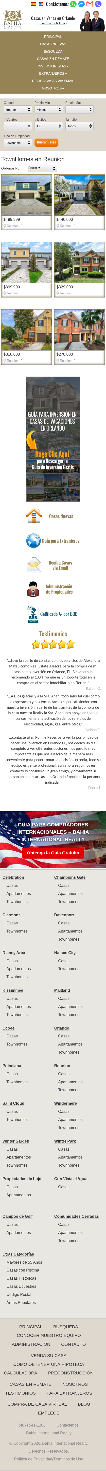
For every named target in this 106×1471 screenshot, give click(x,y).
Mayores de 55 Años (24, 1262)
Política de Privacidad (33, 1459)
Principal (30, 1326)
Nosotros (75, 1384)
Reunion (62, 1066)
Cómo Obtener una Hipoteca (48, 1364)
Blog (84, 1404)
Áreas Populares (21, 1303)
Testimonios (20, 1393)
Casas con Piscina (22, 1270)
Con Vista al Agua (71, 1179)
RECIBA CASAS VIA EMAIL (53, 81)
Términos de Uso (68, 1459)
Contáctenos (67, 1425)
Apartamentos (18, 893)
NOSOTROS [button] (52, 88)
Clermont (11, 915)
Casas (12, 885)
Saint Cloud (13, 1103)
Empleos (48, 1413)
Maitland (62, 990)
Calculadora (20, 1373)
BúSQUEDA (53, 51)
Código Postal (18, 1294)
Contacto (73, 1344)
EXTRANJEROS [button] (51, 73)
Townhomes (17, 902)
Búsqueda (65, 1326)
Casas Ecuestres (21, 1286)
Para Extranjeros (69, 1393)
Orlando (61, 1028)
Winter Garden (15, 1141)
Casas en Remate (31, 1384)
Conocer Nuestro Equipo (49, 1335)
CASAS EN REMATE (53, 59)
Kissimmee (12, 990)
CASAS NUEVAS (53, 44)
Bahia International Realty (48, 1433)
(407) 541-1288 (32, 1425)
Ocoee (8, 1028)
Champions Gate (70, 877)
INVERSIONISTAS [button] (52, 66)
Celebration (13, 877)
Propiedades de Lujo (21, 1179)
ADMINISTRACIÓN (31, 1344)
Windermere (65, 1103)
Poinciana (11, 1066)
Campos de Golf (17, 1216)
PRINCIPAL (53, 37)
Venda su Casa (49, 1355)
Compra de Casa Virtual (37, 1404)
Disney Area (13, 953)
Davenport (64, 915)
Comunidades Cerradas (76, 1216)
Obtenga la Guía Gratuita (53, 852)
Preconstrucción (70, 1373)
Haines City (65, 953)
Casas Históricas (21, 1278)
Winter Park (65, 1141)
